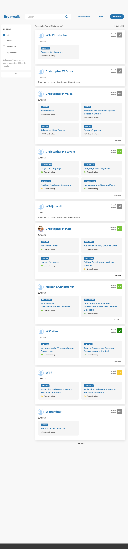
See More (117, 140)
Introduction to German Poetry (100, 184)
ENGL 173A (89, 242)
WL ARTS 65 (46, 300)
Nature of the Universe (53, 428)
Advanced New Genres (53, 130)
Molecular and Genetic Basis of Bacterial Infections (57, 391)
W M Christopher (57, 35)
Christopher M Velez (59, 94)
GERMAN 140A (90, 181)
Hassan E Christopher (60, 287)
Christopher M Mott (58, 229)
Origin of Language (51, 168)
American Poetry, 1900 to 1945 (101, 245)
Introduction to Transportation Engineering (57, 350)
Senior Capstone (93, 130)
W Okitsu (52, 331)
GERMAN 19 (46, 181)
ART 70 (87, 107)
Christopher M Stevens (61, 152)
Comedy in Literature (52, 52)
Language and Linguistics (97, 168)
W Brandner (54, 412)
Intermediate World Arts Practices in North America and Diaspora (100, 306)
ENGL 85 (45, 242)
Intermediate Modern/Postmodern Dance (55, 305)
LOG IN (99, 16)
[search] (45, 16)
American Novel (49, 245)
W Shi (49, 373)
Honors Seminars (50, 262)
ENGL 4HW (89, 258)
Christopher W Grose (59, 71)
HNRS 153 (45, 48)
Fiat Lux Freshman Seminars (56, 184)
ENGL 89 (45, 258)
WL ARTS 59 (89, 300)
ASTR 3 (44, 425)
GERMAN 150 (89, 165)
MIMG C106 (89, 386)
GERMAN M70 (47, 165)
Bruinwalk (12, 16)
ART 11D (45, 107)
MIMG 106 (45, 386)
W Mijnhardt (54, 206)
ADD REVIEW (84, 16)
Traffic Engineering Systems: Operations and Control (99, 350)
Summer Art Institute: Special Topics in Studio (99, 112)
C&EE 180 (45, 344)
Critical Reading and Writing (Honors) (99, 264)
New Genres (47, 110)
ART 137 (45, 126)
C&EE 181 (88, 344)
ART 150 (88, 126)
